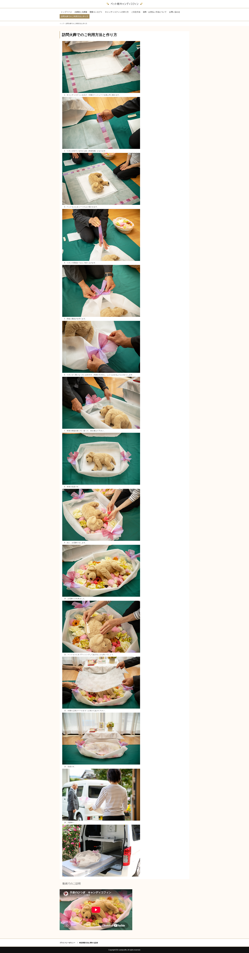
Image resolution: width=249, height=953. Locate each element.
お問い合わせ (174, 12)
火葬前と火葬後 (80, 12)
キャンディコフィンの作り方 (117, 12)
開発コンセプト (96, 12)
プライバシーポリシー (67, 943)
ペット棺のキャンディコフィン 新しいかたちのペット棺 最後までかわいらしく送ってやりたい (124, 4)
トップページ (66, 12)
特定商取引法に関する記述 (88, 943)
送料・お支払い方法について (155, 12)
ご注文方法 (135, 12)
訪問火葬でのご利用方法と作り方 (74, 16)
